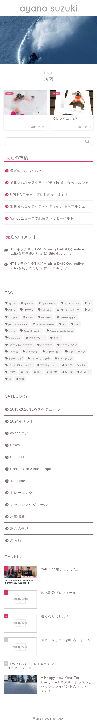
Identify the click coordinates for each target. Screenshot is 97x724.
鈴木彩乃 (85, 372)
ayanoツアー (21, 433)
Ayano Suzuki (71, 303)
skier (76, 324)
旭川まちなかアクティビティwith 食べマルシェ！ (49, 206)
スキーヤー (46, 345)
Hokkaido (46, 310)
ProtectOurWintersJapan (31, 469)
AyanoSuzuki (49, 303)
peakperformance (18, 324)
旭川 (39, 372)
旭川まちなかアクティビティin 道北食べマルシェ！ (51, 182)
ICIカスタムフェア (69, 310)
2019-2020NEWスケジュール (35, 409)
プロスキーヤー (48, 365)
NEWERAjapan (68, 317)
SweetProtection (32, 331)
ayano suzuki (48, 8)
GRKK (11, 310)
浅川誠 (68, 372)
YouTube (17, 481)
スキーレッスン (68, 345)
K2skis (29, 317)
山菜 (26, 372)
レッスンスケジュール (29, 505)
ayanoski (28, 303)
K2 (89, 310)
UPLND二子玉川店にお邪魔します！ (39, 194)
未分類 (15, 540)
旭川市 (53, 372)
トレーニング (15, 358)
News (15, 445)
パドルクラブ (65, 358)
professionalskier (45, 324)
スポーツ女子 (53, 351)
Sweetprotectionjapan (61, 331)
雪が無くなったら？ (26, 171)
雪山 (21, 379)
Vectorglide (14, 338)
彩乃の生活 (19, 528)
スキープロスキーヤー (20, 345)
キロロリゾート (37, 338)
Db (89, 303)
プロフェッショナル (75, 365)
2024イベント (22, 421)
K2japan (13, 317)
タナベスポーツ (77, 351)
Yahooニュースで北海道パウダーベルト (42, 218)
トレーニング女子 (40, 358)
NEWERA (46, 317)
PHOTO (17, 457)
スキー (57, 338)
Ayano (12, 303)
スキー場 (13, 351)
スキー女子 (32, 351)
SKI (64, 324)
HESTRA (28, 310)
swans (11, 331)
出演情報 (17, 517)
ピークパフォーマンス (20, 365)
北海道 (12, 372)
